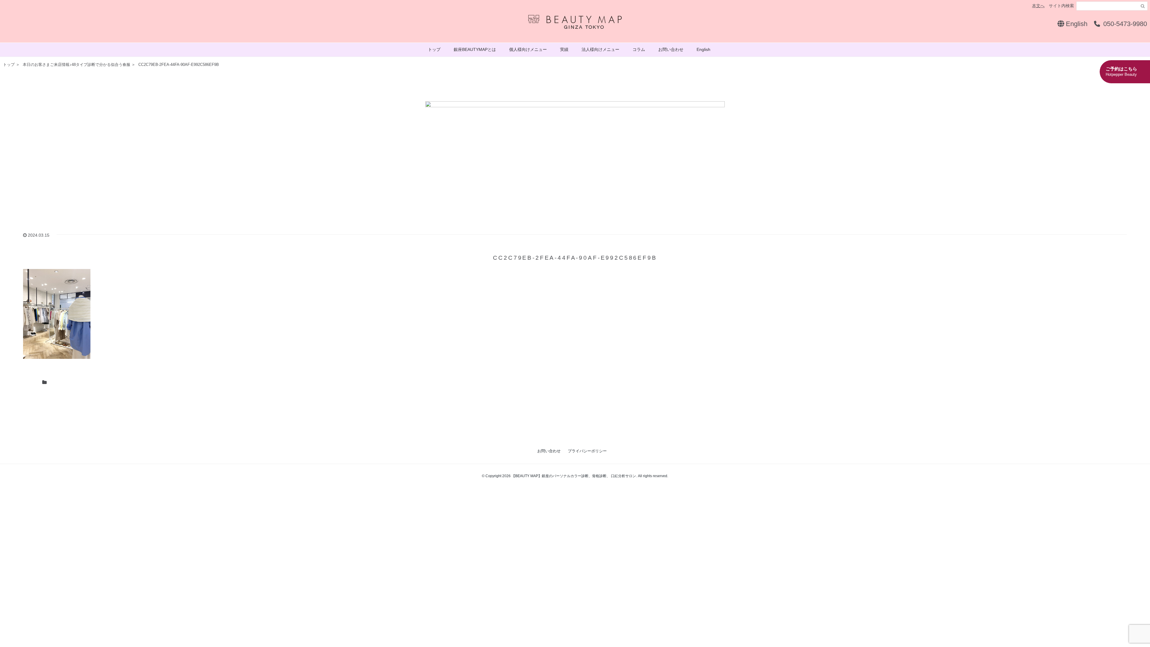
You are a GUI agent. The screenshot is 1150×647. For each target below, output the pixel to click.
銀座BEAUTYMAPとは (475, 49)
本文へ (1038, 5)
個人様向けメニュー (528, 49)
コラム (638, 49)
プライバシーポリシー (587, 451)
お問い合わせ (670, 49)
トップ (434, 49)
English (1075, 24)
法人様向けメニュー (600, 49)
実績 (564, 49)
